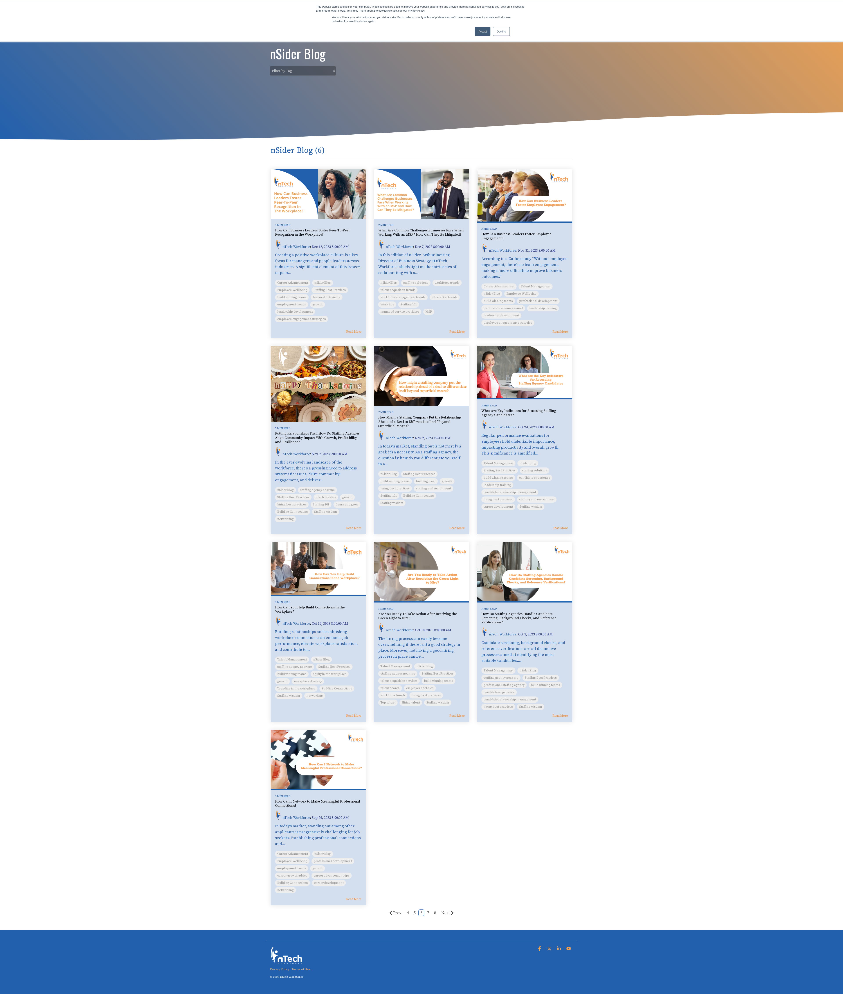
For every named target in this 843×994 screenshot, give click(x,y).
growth (317, 305)
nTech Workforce (296, 246)
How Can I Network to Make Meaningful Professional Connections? (317, 803)
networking (285, 519)
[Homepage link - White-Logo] (286, 962)
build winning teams (291, 297)
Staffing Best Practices (330, 290)
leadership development (295, 312)
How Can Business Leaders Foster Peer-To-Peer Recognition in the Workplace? (312, 232)
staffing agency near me (317, 490)
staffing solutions (415, 283)
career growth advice (292, 876)
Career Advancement (292, 283)
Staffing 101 (408, 305)
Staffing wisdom (325, 512)
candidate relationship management (510, 492)
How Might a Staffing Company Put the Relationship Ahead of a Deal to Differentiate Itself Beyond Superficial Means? (419, 421)
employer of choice (420, 688)
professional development (538, 301)
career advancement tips (331, 876)
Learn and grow (347, 505)
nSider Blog (322, 283)
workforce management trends (402, 297)
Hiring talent (411, 703)
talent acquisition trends (397, 290)
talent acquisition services (399, 681)
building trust (426, 481)
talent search (390, 688)
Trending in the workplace (296, 689)
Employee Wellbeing (292, 290)
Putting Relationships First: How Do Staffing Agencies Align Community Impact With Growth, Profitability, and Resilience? (317, 437)
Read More (354, 332)
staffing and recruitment (433, 489)
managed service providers (399, 312)
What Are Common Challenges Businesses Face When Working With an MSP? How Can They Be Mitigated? (421, 232)
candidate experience (534, 478)
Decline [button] (501, 31)
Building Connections (292, 512)
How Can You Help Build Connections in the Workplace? (310, 609)
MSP (428, 312)
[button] (540, 949)
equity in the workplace (329, 674)
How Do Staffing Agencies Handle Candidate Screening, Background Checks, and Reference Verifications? (518, 618)
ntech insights (326, 497)
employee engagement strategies (301, 319)
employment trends (291, 305)
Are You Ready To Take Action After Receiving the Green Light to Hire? (417, 616)
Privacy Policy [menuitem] (279, 969)
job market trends (445, 297)
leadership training (326, 297)
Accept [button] (483, 31)
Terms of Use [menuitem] (301, 969)
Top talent (387, 703)
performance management (503, 308)
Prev (397, 912)
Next (445, 912)
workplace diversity (308, 681)
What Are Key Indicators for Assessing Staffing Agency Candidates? (518, 413)
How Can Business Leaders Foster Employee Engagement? (516, 236)
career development (498, 507)
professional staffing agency (504, 685)
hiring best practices (291, 505)
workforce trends (447, 283)
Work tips (387, 305)
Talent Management (535, 287)
